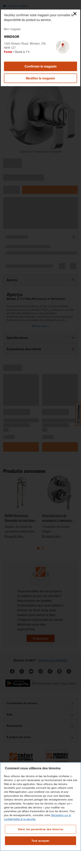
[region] (40, 806)
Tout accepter (40, 840)
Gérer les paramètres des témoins (40, 829)
